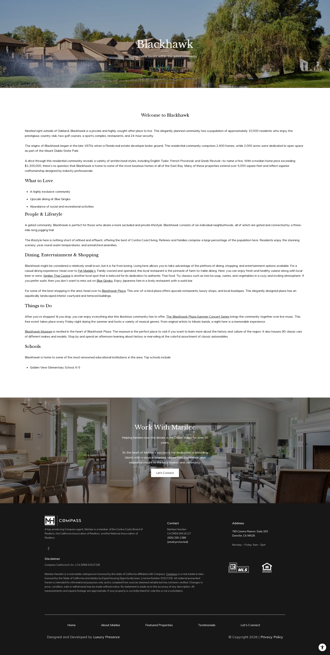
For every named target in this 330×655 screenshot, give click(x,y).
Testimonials (206, 625)
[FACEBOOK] (48, 548)
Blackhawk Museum (38, 331)
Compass (171, 573)
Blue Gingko (105, 280)
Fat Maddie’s (87, 271)
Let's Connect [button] (165, 473)
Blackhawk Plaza (114, 291)
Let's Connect (250, 625)
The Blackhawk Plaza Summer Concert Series (197, 316)
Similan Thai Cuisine (56, 276)
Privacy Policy (271, 637)
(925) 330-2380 (176, 537)
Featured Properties (159, 625)
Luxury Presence (106, 637)
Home (71, 625)
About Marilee (110, 625)
